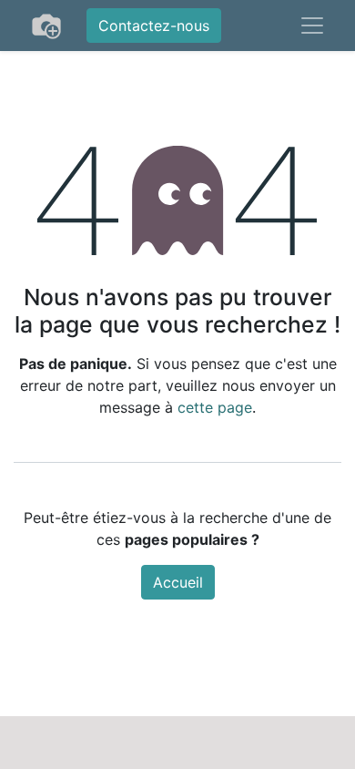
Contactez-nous (153, 25)
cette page (215, 407)
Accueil (178, 582)
